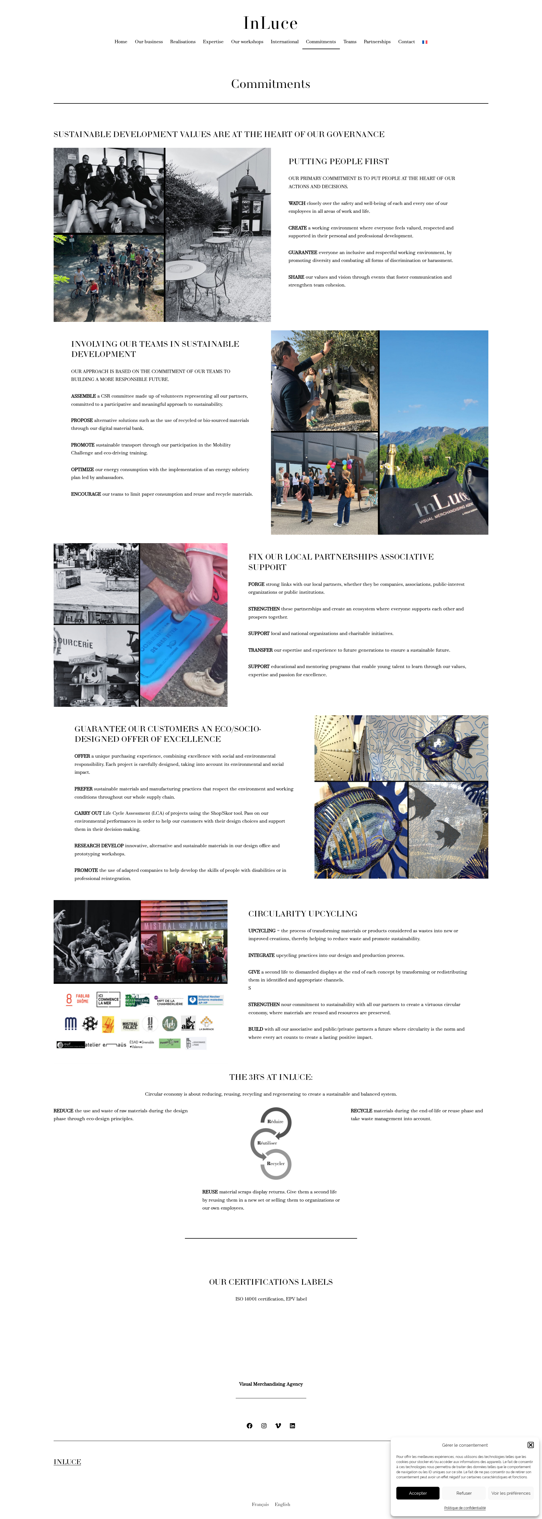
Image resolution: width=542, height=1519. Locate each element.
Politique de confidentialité (465, 1508)
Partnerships (377, 42)
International (285, 42)
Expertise (213, 42)
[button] (531, 1445)
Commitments (321, 42)
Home (121, 42)
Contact (406, 42)
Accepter (418, 1493)
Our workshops (247, 42)
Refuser (464, 1493)
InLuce (271, 24)
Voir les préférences (510, 1493)
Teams (350, 42)
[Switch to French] (425, 42)
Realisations (183, 42)
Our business (149, 42)
